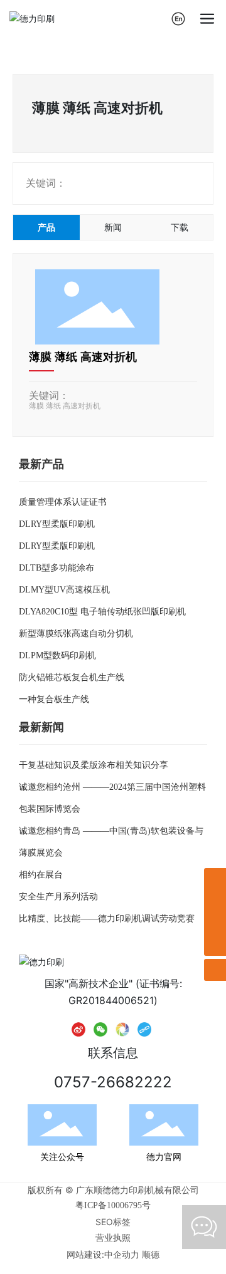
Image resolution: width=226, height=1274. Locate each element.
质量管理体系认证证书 (63, 502)
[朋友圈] (122, 1028)
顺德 (150, 1254)
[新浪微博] (78, 1028)
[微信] (100, 1028)
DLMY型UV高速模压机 (64, 589)
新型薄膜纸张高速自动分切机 (76, 633)
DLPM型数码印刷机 (57, 655)
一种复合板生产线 (54, 699)
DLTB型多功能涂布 (56, 567)
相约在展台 (41, 874)
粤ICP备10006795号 (113, 1205)
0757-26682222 (113, 1082)
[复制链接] (144, 1028)
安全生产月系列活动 (58, 896)
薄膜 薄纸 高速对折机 (83, 357)
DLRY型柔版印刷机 (57, 524)
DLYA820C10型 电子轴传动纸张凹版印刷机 (102, 611)
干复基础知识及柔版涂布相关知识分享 (93, 765)
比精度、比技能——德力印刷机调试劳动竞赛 (107, 918)
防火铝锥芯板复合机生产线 (71, 677)
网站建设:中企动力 (103, 1254)
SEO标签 (113, 1221)
